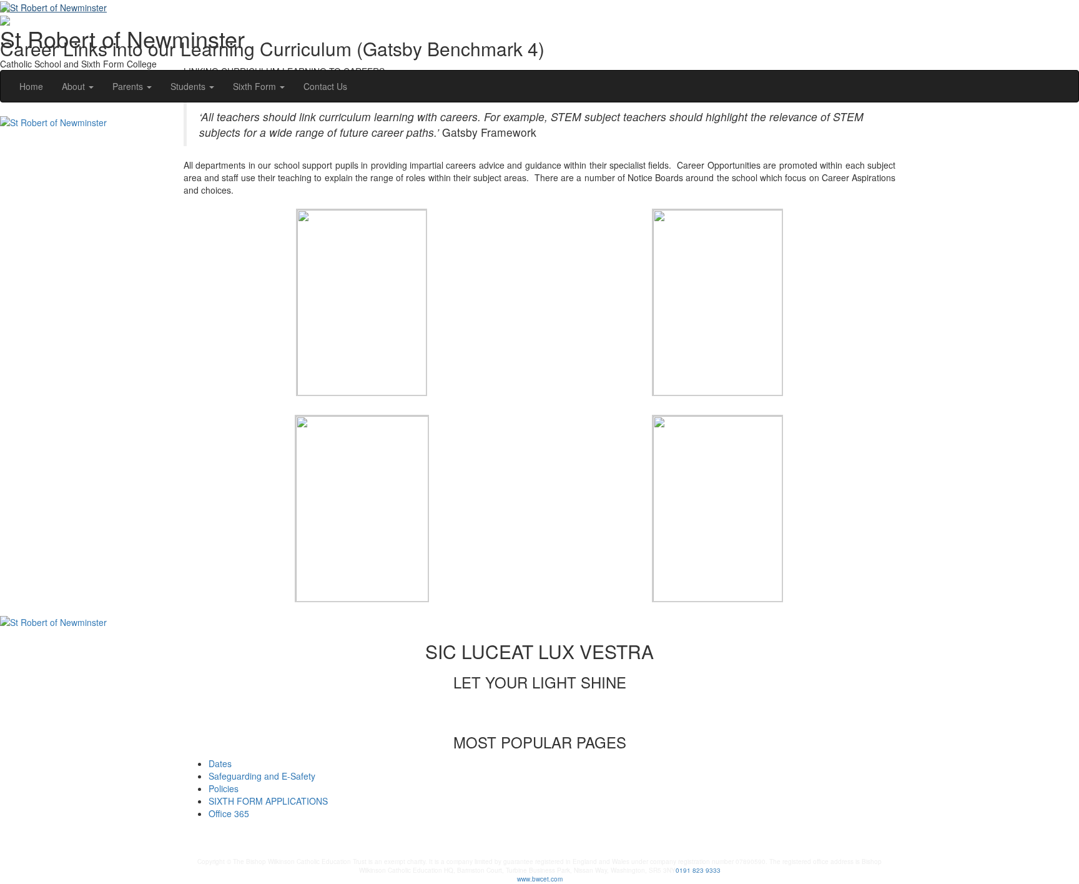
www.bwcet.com (540, 879)
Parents (128, 86)
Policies (224, 788)
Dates (220, 763)
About (74, 86)
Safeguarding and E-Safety (262, 776)
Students (189, 86)
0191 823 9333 (698, 870)
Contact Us (325, 86)
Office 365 (229, 813)
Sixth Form (255, 86)
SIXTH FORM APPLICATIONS (268, 801)
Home (31, 86)
